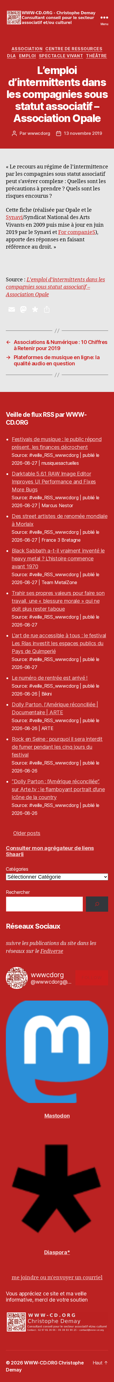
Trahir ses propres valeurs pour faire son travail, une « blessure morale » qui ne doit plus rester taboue (58, 601)
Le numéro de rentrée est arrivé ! (50, 678)
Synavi (14, 217)
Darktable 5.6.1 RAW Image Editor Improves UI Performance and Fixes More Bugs (54, 482)
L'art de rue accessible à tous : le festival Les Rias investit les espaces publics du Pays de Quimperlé (59, 643)
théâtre (96, 55)
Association (27, 48)
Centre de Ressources (73, 48)
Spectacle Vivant (61, 55)
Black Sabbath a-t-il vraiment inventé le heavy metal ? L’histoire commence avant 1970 (58, 558)
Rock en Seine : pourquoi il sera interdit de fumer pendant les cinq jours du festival (57, 747)
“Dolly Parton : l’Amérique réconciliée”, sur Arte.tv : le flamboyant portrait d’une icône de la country (58, 789)
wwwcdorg (38, 133)
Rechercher (18, 892)
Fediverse (51, 951)
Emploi (27, 55)
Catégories (17, 869)
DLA (11, 55)
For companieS (76, 232)
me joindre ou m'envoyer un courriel (57, 1277)
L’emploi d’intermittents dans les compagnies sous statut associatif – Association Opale (55, 287)
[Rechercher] (97, 904)
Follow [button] (92, 977)
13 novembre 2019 (83, 133)
